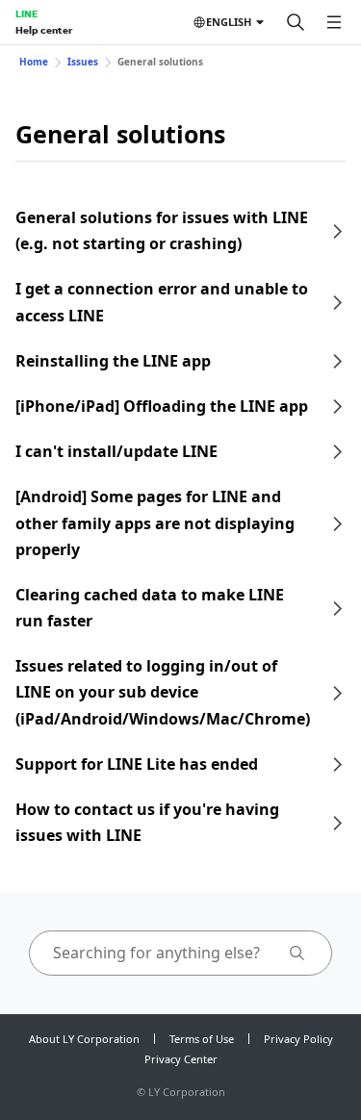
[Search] (295, 22)
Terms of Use (201, 1038)
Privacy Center (181, 1059)
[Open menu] (334, 22)
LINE (26, 13)
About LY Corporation (84, 1038)
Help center (43, 30)
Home (33, 61)
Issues (82, 61)
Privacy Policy (298, 1038)
